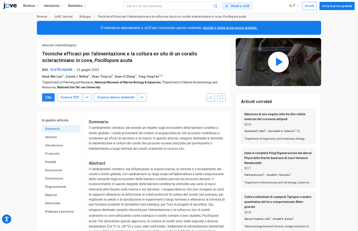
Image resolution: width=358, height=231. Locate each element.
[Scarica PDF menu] (87, 97)
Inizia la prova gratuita (337, 6)
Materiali (51, 195)
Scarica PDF (70, 97)
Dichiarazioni (54, 178)
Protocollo (52, 153)
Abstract (51, 137)
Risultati (50, 162)
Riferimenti (52, 203)
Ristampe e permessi (59, 211)
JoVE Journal (63, 16)
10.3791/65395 (61, 70)
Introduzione (54, 145)
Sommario (52, 128)
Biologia (85, 16)
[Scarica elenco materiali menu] (142, 97)
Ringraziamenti (55, 186)
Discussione (53, 170)
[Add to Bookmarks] (221, 97)
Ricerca (42, 16)
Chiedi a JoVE (240, 6)
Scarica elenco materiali (115, 97)
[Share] (211, 97)
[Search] (215, 6)
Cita (48, 97)
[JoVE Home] (10, 5)
